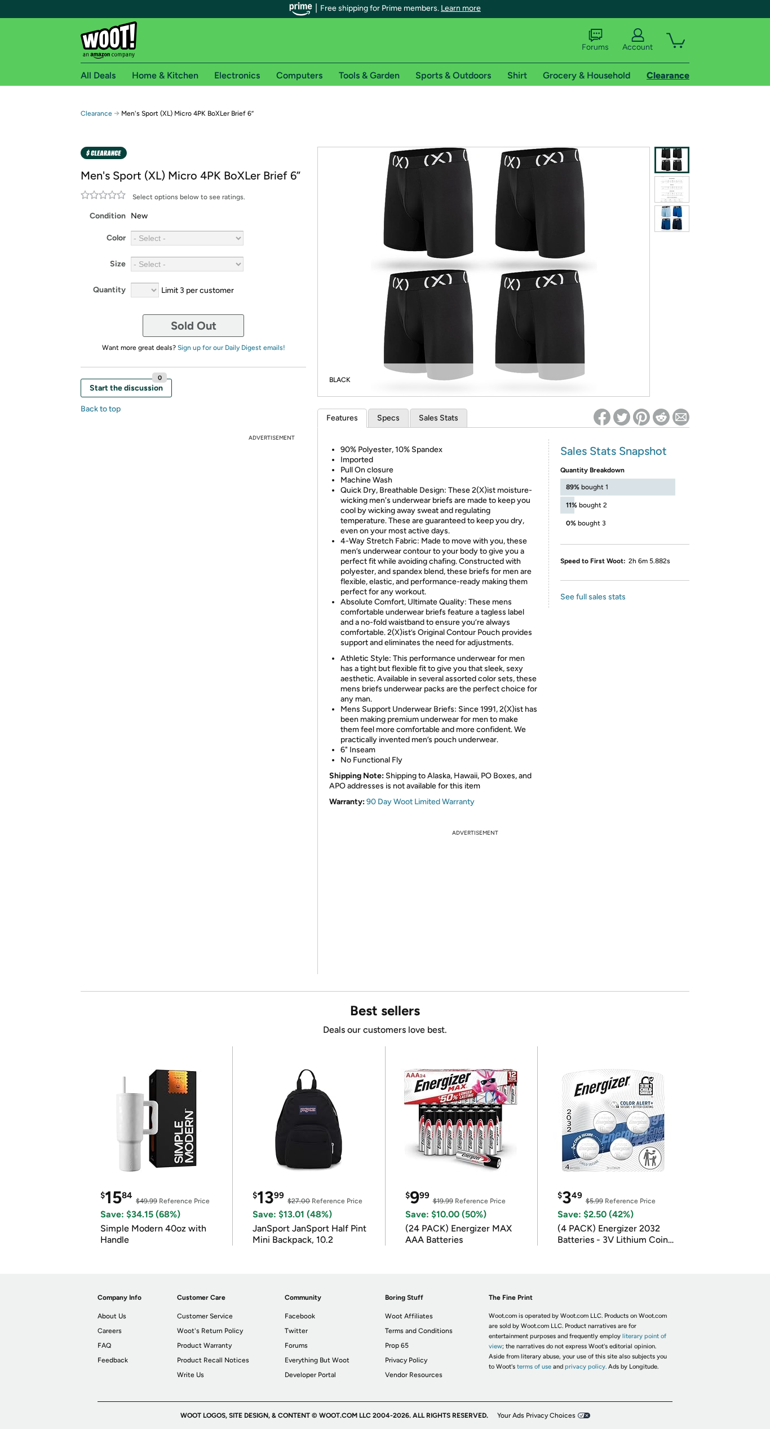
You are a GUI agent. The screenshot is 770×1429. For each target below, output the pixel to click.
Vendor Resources (413, 1375)
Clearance (96, 113)
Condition (108, 216)
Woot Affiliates (409, 1316)
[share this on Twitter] (621, 417)
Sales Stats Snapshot (613, 451)
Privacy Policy (406, 1360)
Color (116, 238)
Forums (595, 47)
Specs (388, 418)
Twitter (296, 1331)
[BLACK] (671, 160)
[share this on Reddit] (661, 417)
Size (118, 264)
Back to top (101, 409)
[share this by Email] (680, 417)
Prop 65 (397, 1345)
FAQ (104, 1345)
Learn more (461, 8)
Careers (110, 1331)
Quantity (109, 290)
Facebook (300, 1316)
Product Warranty (204, 1345)
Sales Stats (438, 418)
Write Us (190, 1375)
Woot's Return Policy (210, 1331)
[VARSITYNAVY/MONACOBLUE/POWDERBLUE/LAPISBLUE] (671, 218)
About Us (112, 1316)
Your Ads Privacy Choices (536, 1415)
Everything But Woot (317, 1360)
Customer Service (205, 1316)
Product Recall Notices (213, 1360)
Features (342, 418)
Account (637, 47)
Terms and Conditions (419, 1331)
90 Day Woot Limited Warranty (420, 801)
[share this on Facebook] (602, 417)
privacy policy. (586, 1366)
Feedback (113, 1360)
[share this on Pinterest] (641, 417)
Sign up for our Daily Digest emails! (231, 348)
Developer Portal (310, 1375)
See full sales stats (593, 597)
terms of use (534, 1366)
